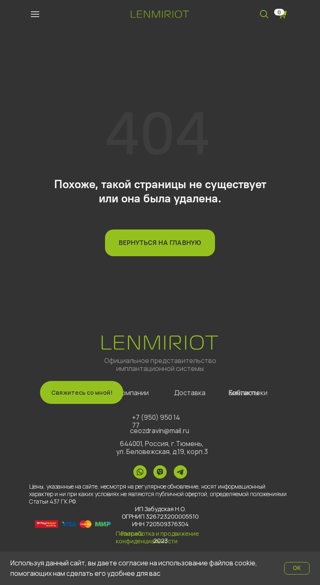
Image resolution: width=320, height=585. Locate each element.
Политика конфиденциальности (147, 537)
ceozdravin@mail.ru (159, 430)
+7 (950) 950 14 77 (156, 421)
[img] (35, 14)
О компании (130, 392)
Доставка (189, 392)
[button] (81, 392)
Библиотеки (248, 392)
